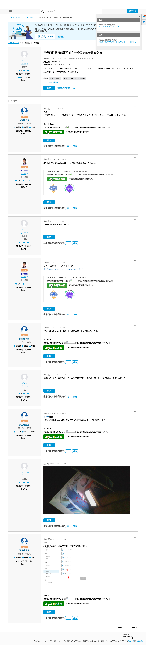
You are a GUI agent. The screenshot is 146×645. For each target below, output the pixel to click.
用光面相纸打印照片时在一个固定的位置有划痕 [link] (56, 17)
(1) (73, 88)
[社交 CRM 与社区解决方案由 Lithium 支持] (128, 636)
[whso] (24, 377)
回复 (49, 88)
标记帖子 (24, 80)
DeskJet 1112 (55, 78)
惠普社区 (11, 17)
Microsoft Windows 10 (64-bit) (74, 78)
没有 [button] (75, 146)
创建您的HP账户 (45, 36)
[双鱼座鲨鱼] (24, 110)
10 (18, 561)
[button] (135, 50)
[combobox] (71, 11)
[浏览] (10, 11)
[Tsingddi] (24, 161)
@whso (46, 417)
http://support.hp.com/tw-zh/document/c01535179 (63, 269)
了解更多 (61, 37)
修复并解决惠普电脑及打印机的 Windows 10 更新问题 (117, 42)
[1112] (24, 54)
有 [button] (68, 146)
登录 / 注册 (132, 11)
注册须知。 (140, 641)
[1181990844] (24, 466)
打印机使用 (31, 17)
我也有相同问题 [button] (63, 88)
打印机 (20, 17)
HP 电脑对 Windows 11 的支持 (109, 27)
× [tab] (139, 16)
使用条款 (131, 641)
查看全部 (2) (53, 82)
